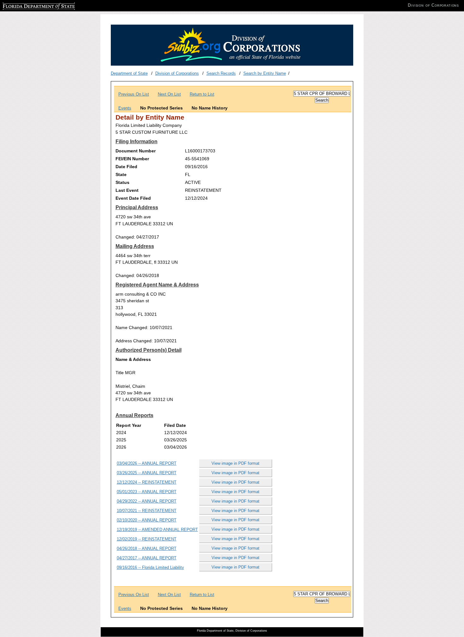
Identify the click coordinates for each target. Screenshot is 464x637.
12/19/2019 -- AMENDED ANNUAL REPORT (157, 529)
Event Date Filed (133, 198)
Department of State (129, 73)
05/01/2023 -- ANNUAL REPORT (146, 491)
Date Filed (126, 166)
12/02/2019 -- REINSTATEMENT (146, 539)
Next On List (169, 94)
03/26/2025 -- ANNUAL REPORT (146, 472)
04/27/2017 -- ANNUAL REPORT (146, 558)
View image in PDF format (235, 463)
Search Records (221, 73)
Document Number (136, 150)
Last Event (127, 190)
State (121, 174)
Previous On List (133, 94)
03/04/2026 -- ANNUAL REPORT (146, 463)
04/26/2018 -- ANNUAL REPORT (146, 548)
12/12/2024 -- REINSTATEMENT (146, 482)
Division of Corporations (177, 73)
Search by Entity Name (264, 73)
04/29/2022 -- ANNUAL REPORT (146, 501)
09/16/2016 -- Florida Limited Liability (150, 567)
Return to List (202, 94)
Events (124, 108)
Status (122, 182)
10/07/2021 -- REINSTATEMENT (146, 510)
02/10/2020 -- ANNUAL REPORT (146, 520)
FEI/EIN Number (132, 158)
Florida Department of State (28, 5)
